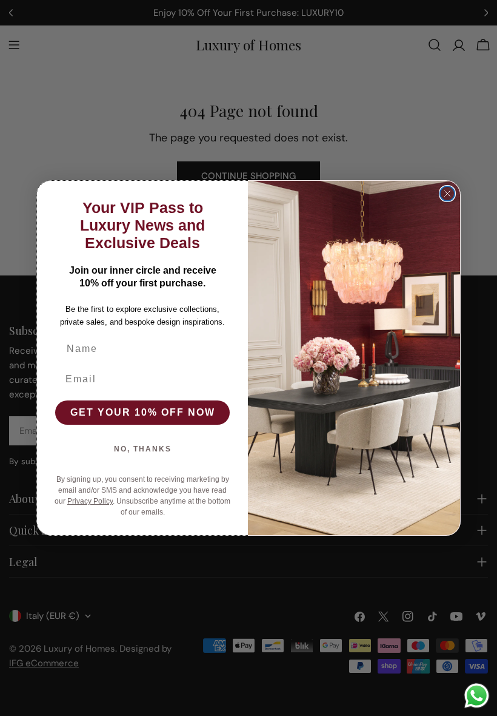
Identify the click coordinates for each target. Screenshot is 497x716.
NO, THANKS (143, 449)
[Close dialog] (447, 193)
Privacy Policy (90, 501)
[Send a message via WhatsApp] (476, 695)
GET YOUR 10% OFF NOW (142, 412)
